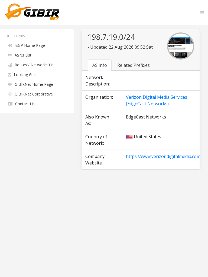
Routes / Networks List (35, 64)
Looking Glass (26, 74)
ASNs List (23, 55)
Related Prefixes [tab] (133, 65)
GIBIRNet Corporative (34, 94)
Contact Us (25, 103)
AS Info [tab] (99, 65)
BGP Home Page (30, 45)
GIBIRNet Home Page (34, 84)
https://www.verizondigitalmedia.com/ (164, 156)
